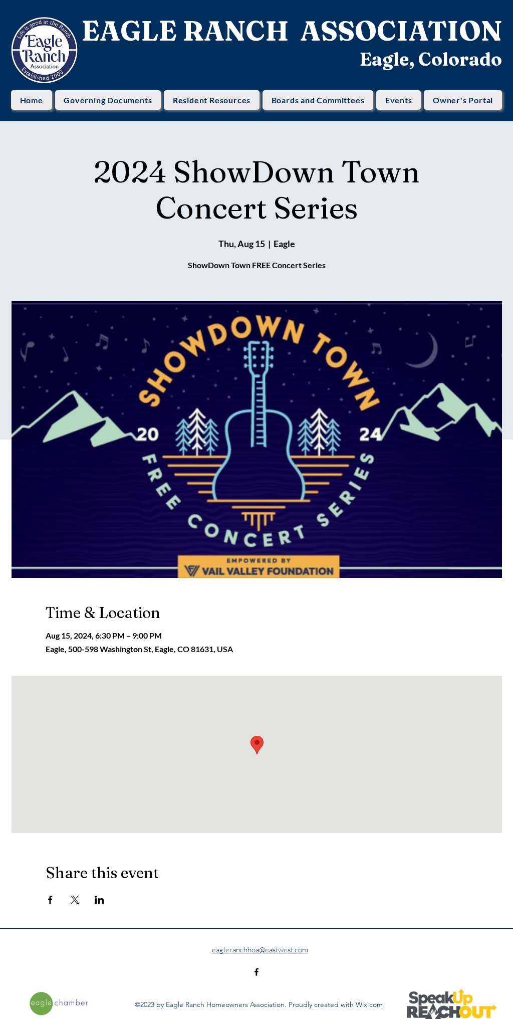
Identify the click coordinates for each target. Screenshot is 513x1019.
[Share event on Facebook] (50, 900)
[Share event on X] (75, 900)
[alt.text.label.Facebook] (256, 972)
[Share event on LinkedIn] (99, 900)
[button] (108, 100)
